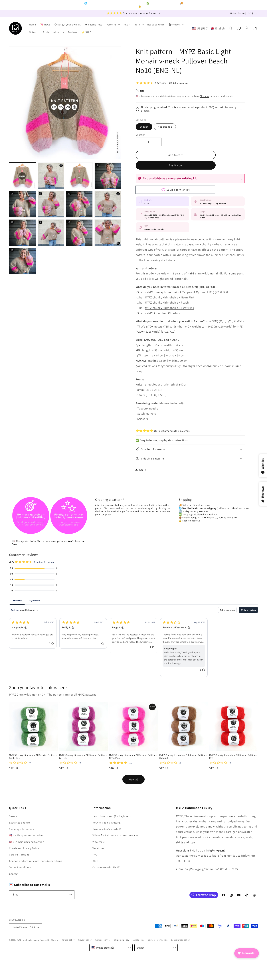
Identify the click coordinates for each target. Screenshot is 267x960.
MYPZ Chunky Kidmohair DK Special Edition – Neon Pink (133, 757)
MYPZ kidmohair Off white (163, 313)
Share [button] (142, 469)
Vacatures (98, 848)
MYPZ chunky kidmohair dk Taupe (169, 292)
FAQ (94, 854)
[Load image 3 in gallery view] (79, 175)
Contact (13, 873)
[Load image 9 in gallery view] (22, 232)
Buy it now (176, 165)
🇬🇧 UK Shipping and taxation (26, 835)
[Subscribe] (70, 894)
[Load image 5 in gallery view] (22, 204)
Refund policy (68, 940)
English (144, 126)
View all (133, 779)
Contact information (157, 940)
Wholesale (98, 841)
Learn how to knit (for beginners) (112, 816)
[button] (112, 24)
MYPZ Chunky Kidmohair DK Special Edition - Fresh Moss (33, 757)
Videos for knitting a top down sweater (115, 835)
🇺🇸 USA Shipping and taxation (26, 841)
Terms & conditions (20, 867)
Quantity (140, 134)
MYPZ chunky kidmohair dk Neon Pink (169, 297)
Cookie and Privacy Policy (24, 848)
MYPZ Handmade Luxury (28, 940)
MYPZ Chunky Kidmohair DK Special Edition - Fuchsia (83, 757)
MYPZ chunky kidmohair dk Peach (167, 302)
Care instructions (19, 854)
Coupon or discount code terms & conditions (35, 861)
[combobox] (111, 947)
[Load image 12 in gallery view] (107, 232)
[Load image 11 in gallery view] (79, 232)
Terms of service (102, 940)
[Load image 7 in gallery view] (79, 204)
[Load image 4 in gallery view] (107, 175)
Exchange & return (20, 822)
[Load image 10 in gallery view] (51, 232)
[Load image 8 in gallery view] (107, 204)
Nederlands (165, 126)
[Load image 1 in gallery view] (22, 175)
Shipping (204, 96)
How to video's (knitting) (106, 822)
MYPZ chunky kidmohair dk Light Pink (169, 308)
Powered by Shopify (48, 940)
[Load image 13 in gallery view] (22, 261)
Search (13, 816)
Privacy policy (85, 940)
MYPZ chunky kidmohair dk (205, 273)
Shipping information (21, 829)
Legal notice (138, 940)
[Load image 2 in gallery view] (51, 175)
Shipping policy (121, 940)
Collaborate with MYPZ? (106, 867)
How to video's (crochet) (106, 829)
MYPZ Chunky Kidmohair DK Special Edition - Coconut (183, 757)
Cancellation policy (180, 940)
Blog (95, 861)
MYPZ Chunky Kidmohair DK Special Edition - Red (233, 757)
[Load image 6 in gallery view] (51, 204)
